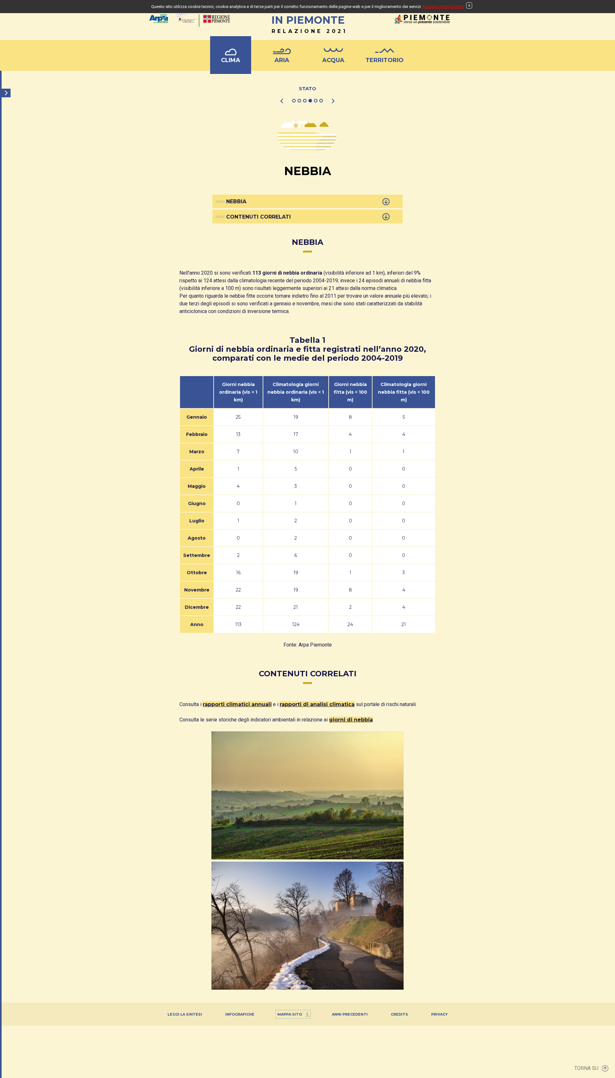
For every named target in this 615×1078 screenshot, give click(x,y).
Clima (230, 60)
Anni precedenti (350, 1014)
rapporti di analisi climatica (317, 704)
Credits (399, 1014)
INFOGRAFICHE (239, 1014)
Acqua (333, 60)
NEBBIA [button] (236, 201)
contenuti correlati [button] (258, 217)
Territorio (384, 60)
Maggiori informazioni (443, 6)
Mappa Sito (289, 1014)
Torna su (586, 1068)
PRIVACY (439, 1014)
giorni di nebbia (351, 720)
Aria (282, 60)
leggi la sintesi (185, 1014)
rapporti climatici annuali (237, 704)
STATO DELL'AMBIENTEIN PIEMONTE (308, 18)
